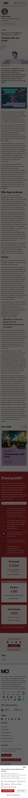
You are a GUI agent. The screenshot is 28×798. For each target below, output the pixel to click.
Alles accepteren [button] (8, 790)
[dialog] (14, 781)
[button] (14, 795)
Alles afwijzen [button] (21, 790)
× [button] (26, 767)
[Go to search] (18, 3)
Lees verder (23, 778)
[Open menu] (2, 3)
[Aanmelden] (21, 3)
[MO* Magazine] (6, 3)
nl (24, 3)
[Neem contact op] (15, 3)
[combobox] (24, 767)
